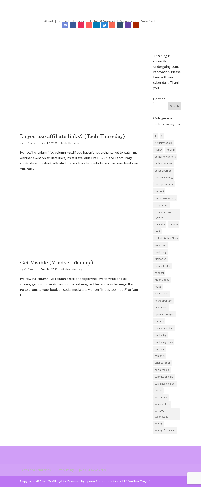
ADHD (158, 149)
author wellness (163, 163)
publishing (160, 335)
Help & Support (104, 21)
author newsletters (165, 156)
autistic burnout (163, 170)
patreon (159, 321)
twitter (158, 390)
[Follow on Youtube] (136, 25)
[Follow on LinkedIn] (96, 25)
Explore (78, 21)
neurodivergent (163, 300)
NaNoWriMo (162, 293)
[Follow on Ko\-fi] (89, 25)
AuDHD (171, 149)
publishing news (164, 342)
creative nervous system (164, 214)
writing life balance (165, 430)
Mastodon (160, 259)
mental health (162, 266)
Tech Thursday (70, 143)
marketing (160, 252)
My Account (128, 21)
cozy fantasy (162, 205)
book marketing (164, 177)
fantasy (174, 224)
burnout (159, 191)
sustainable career (165, 383)
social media (162, 370)
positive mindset (164, 328)
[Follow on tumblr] (120, 25)
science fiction (163, 362)
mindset (159, 273)
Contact (63, 21)
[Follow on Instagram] (81, 25)
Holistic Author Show (166, 238)
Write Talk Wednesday (161, 414)
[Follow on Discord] (65, 25)
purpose (159, 349)
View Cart (148, 21)
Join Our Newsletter (92, 470)
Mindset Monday (71, 269)
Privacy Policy (65, 470)
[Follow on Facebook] (73, 25)
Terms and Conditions (35, 470)
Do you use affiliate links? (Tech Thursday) (72, 135)
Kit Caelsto (30, 143)
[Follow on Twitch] (128, 25)
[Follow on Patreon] (112, 25)
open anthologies (165, 314)
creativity (160, 224)
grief (157, 231)
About (48, 21)
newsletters (161, 307)
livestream (160, 245)
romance (160, 356)
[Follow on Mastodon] (104, 25)
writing (158, 423)
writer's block (162, 404)
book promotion (164, 184)
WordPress (161, 397)
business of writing (165, 198)
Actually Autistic (163, 143)
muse (158, 286)
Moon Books (162, 279)
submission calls (164, 376)
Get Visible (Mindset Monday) (56, 262)
